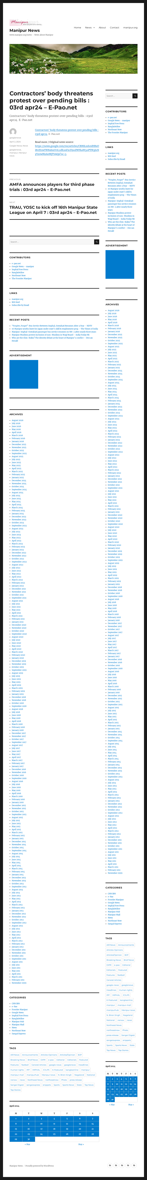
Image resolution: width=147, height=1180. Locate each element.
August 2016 (17, 781)
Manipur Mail (18, 1024)
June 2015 (16, 823)
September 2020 (19, 634)
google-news (55, 1065)
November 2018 (19, 700)
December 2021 (19, 589)
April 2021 (16, 613)
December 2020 (19, 625)
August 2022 (17, 565)
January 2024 (18, 513)
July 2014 (16, 856)
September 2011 (19, 959)
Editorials (71, 1060)
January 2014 (18, 874)
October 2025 (18, 450)
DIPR (43, 1060)
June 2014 (16, 859)
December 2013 (19, 877)
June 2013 (16, 895)
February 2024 (18, 510)
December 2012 (19, 914)
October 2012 (18, 920)
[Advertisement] (24, 374)
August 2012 (17, 926)
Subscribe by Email (20, 305)
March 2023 (17, 544)
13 (80, 1124)
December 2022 (19, 553)
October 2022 (18, 559)
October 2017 (18, 739)
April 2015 (16, 829)
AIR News (14, 1055)
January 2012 (18, 947)
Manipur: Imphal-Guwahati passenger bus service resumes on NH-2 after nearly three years (54, 332)
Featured (83, 1060)
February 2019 (18, 691)
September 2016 (19, 778)
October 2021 (18, 595)
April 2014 (16, 865)
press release (76, 1080)
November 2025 (19, 447)
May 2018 (16, 718)
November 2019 (19, 664)
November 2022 (19, 556)
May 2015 (16, 826)
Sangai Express (19, 1033)
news (22, 1080)
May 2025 (16, 465)
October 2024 (18, 486)
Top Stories (15, 1090)
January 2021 (18, 622)
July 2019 (16, 676)
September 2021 (19, 598)
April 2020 (16, 649)
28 (92, 1134)
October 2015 (18, 811)
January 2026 (18, 441)
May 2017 (16, 754)
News (88, 27)
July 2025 (16, 459)
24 (41, 1134)
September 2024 (19, 489)
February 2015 (18, 835)
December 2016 (19, 769)
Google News (15, 146)
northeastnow (51, 1080)
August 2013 (17, 889)
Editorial (61, 1060)
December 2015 (19, 805)
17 (41, 1129)
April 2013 (16, 902)
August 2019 (17, 673)
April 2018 (16, 721)
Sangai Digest (17, 1085)
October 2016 (18, 775)
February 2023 (18, 547)
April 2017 (16, 757)
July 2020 (16, 640)
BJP (80, 1055)
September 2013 (19, 886)
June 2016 (16, 787)
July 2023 (16, 531)
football (25, 1065)
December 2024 (19, 480)
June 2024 (16, 498)
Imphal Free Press (20, 269)
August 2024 (17, 492)
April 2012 (16, 938)
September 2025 (19, 453)
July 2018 (16, 712)
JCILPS (46, 1070)
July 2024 (16, 495)
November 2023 (19, 519)
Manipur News (24, 30)
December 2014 (19, 841)
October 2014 (18, 847)
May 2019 (16, 682)
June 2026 (16, 426)
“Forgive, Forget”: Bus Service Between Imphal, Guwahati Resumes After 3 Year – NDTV (52, 326)
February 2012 (18, 944)
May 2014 (16, 862)
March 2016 (17, 796)
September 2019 (19, 670)
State (79, 1085)
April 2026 (16, 432)
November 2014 (19, 844)
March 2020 (17, 652)
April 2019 (16, 685)
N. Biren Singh (65, 1075)
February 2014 (18, 871)
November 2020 (19, 628)
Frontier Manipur (20, 1009)
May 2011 (16, 971)
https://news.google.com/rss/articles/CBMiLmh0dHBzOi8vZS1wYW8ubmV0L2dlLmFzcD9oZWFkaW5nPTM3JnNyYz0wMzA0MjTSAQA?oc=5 (67, 150)
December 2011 (19, 950)
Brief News (33, 1060)
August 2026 (17, 420)
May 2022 (16, 574)
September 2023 (19, 525)
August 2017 (17, 745)
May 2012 (16, 935)
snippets (47, 1085)
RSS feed (16, 302)
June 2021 (16, 607)
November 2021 (19, 592)
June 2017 (16, 751)
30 (29, 1139)
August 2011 (17, 962)
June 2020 (16, 643)
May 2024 (16, 501)
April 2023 (16, 541)
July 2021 (16, 604)
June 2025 (16, 462)
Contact (114, 27)
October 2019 (18, 667)
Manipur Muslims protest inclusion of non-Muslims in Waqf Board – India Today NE (50, 335)
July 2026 (16, 423)
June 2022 (16, 571)
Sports (57, 1085)
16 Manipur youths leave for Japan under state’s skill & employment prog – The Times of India (55, 329)
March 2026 (17, 435)
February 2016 (18, 799)
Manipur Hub (18, 1021)
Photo (64, 1080)
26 (67, 1134)
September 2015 (19, 814)
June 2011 (16, 968)
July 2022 (16, 568)
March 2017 (17, 760)
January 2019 (18, 694)
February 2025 (18, 474)
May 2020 (16, 646)
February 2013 (18, 908)
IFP (28, 1070)
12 (67, 1124)
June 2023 (16, 534)
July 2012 (16, 929)
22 (16, 1134)
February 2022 (18, 583)
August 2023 (17, 528)
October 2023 (18, 522)
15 (16, 1129)
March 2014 (17, 868)
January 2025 (18, 477)
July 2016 (16, 784)
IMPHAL (36, 1070)
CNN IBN (16, 1003)
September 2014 (19, 850)
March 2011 (17, 977)
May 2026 (16, 429)
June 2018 (16, 715)
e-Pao (14, 1006)
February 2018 (18, 727)
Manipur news (48, 1075)
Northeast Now (19, 275)
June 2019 (16, 679)
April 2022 (16, 577)
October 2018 (18, 703)
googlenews (15, 138)
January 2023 (18, 550)
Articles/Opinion (67, 1055)
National (91, 1075)
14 (93, 1124)
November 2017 (19, 736)
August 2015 (17, 817)
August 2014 (17, 853)
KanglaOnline (18, 272)
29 (16, 1139)
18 (54, 1129)
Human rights (17, 1070)
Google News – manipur (23, 266)
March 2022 (17, 580)
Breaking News (17, 1060)
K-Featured (57, 1070)
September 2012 (19, 923)
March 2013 (17, 905)
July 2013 (16, 892)
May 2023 (16, 537)
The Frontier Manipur (22, 278)
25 (54, 1134)
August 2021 (17, 601)
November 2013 (19, 880)
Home (77, 27)
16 (29, 1129)
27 (80, 1134)
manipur (13, 153)
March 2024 (17, 507)
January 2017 (18, 766)
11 (54, 1124)
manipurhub (33, 1075)
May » (81, 1144)
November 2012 (19, 917)
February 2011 (18, 980)
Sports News (68, 1085)
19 (67, 1129)
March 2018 (17, 724)
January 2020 (18, 658)
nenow (13, 1080)
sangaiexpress (33, 1085)
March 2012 (17, 941)
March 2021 (17, 616)
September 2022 (19, 562)
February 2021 (18, 619)
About (102, 27)
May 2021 (16, 610)
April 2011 (16, 974)
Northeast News (35, 1080)
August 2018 (17, 709)
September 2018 (19, 706)
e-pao (51, 1060)
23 (29, 1134)
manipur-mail (17, 1075)
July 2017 (16, 748)
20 (80, 1129)
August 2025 (17, 456)
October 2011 (17, 956)
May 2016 (16, 790)
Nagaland (79, 1075)
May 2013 (16, 898)
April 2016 (16, 793)
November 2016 (19, 772)
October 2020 (18, 631)
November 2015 (19, 808)
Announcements (30, 1055)
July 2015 (16, 820)
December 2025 (19, 444)
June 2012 (16, 932)
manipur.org (130, 27)
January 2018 (18, 730)
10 (41, 1124)
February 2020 (18, 655)
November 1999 (19, 983)
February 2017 (18, 763)
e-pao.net (16, 263)
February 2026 (18, 438)
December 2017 (19, 733)
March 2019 (17, 688)
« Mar (27, 1144)
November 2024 (19, 483)
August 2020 (17, 637)
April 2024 (16, 504)
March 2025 (17, 471)
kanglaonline (72, 1070)
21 (93, 1129)
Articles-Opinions (49, 1055)
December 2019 (19, 661)
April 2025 (16, 468)
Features (14, 1065)
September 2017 (19, 742)
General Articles (39, 1065)
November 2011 (19, 953)
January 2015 (18, 838)
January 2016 (18, 802)
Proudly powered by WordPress (39, 1166)
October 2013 (18, 883)
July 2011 (16, 965)
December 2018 (19, 697)
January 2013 (17, 911)
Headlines (83, 1065)
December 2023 (19, 516)
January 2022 (18, 586)
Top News (89, 1085)
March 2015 (17, 832)
